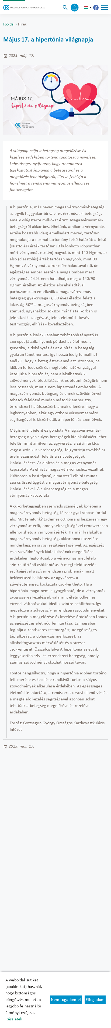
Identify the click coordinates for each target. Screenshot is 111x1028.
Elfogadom (95, 1000)
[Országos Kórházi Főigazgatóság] (24, 7)
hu (88, 7)
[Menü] (104, 7)
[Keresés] (65, 7)
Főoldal (8, 24)
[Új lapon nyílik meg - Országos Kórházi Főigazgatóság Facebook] (96, 7)
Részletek (13, 1019)
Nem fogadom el (66, 1000)
